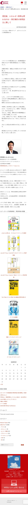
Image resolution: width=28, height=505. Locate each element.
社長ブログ (9, 7)
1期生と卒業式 (3, 401)
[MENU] (25, 2)
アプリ (2, 427)
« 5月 (1, 384)
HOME (2, 7)
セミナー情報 (4, 431)
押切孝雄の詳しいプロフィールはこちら (10, 165)
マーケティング (5, 435)
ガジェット (3, 429)
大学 (2, 437)
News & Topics (4, 422)
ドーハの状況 (3, 403)
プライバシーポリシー (11, 500)
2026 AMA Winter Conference (8, 405)
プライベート (4, 433)
